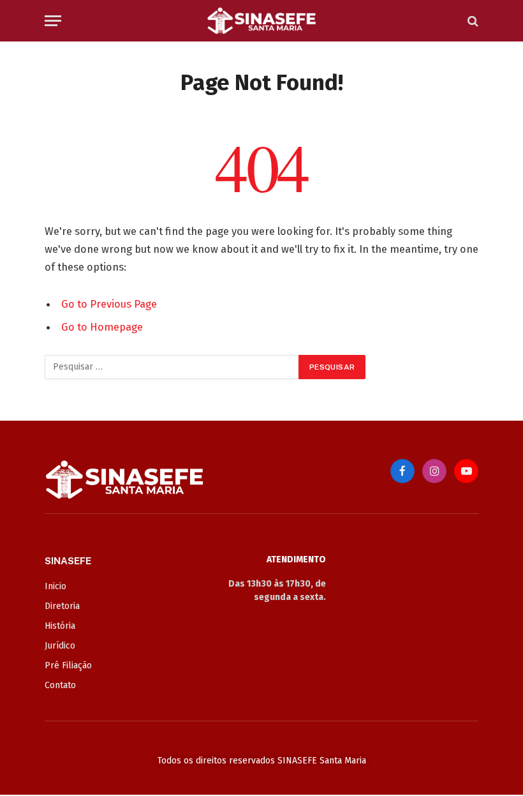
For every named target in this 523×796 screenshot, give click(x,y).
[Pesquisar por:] (172, 367)
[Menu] (53, 20)
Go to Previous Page (109, 303)
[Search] (471, 20)
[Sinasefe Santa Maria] (261, 20)
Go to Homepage (102, 326)
